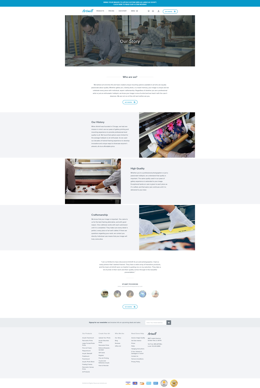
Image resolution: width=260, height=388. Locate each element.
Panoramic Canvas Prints (88, 368)
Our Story (123, 11)
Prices (133, 343)
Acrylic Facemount (88, 338)
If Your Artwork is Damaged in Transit (137, 352)
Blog (116, 340)
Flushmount (86, 359)
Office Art (118, 346)
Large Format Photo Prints (88, 344)
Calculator (148, 11)
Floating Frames (87, 364)
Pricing (111, 11)
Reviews (117, 343)
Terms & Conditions (137, 359)
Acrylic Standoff (87, 353)
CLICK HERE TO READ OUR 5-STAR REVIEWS (130, 4)
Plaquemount (86, 350)
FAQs (133, 346)
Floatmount (85, 356)
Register (101, 355)
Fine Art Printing (104, 358)
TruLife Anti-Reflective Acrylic (104, 362)
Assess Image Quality (138, 338)
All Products (86, 372)
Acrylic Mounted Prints (104, 341)
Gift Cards (102, 352)
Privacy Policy (135, 361)
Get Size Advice (136, 340)
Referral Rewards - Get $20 (104, 349)
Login (159, 11)
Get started (128, 102)
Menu (133, 11)
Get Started (168, 11)
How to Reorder (104, 365)
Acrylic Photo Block (88, 361)
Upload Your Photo (104, 338)
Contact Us (134, 356)
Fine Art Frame (87, 348)
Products (100, 11)
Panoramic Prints (87, 340)
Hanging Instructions (137, 349)
